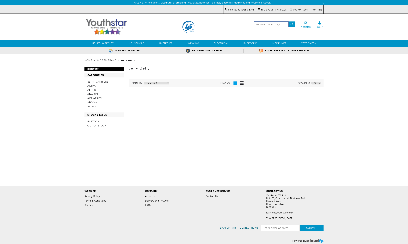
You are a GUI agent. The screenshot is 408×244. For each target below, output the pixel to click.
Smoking (193, 43)
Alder (91, 89)
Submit (311, 228)
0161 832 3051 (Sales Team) (241, 10)
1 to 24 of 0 (302, 83)
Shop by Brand (106, 60)
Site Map (89, 205)
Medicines (279, 43)
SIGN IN (320, 27)
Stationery (308, 43)
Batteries (165, 43)
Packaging (250, 43)
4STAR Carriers (97, 81)
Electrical (221, 43)
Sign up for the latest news (239, 227)
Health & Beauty (103, 43)
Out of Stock (96, 125)
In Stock (93, 121)
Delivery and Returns (156, 200)
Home (88, 60)
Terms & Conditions (95, 200)
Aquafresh (95, 98)
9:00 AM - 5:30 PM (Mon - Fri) (307, 10)
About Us (150, 196)
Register (306, 27)
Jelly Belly (128, 60)
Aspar (91, 106)
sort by (137, 83)
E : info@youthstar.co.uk (279, 212)
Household (136, 43)
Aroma (92, 102)
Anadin (92, 94)
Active (91, 85)
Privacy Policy (92, 196)
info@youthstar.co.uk (273, 10)
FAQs (148, 205)
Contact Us (212, 196)
